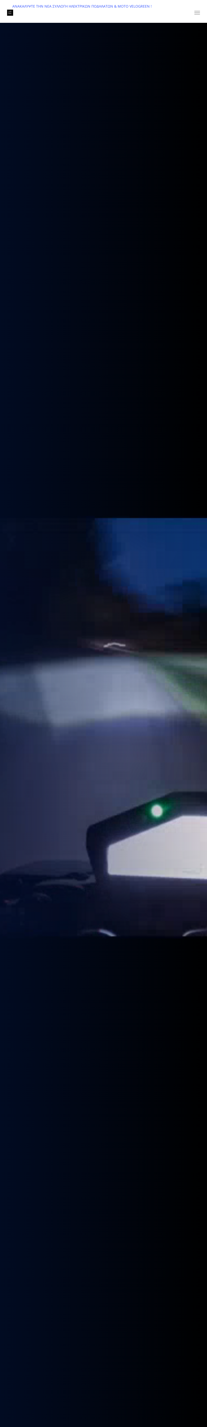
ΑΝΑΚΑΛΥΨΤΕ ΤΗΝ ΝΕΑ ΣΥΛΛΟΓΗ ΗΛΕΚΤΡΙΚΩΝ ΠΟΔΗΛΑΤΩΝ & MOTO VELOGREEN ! (82, 6)
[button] (197, 12)
